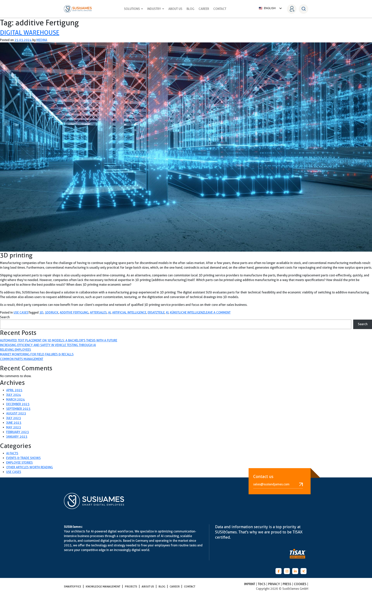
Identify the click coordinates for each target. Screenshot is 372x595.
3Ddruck (51, 312)
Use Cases (21, 312)
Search (5, 317)
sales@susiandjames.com (271, 484)
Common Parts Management (21, 359)
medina (41, 40)
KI (167, 312)
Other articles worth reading (29, 467)
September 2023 (18, 409)
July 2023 (13, 418)
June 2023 (13, 423)
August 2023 (16, 413)
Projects (131, 586)
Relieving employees (15, 350)
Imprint (250, 584)
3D (41, 312)
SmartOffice (73, 586)
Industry (154, 9)
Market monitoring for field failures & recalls (37, 354)
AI (109, 312)
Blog (190, 9)
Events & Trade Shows (23, 458)
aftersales (98, 312)
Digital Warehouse (29, 32)
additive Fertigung (74, 312)
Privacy (274, 584)
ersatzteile (156, 312)
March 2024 (15, 399)
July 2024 (13, 395)
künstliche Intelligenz (187, 312)
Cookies (300, 584)
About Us (175, 9)
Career (204, 9)
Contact (219, 9)
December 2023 (17, 404)
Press (287, 584)
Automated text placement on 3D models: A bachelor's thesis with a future (58, 340)
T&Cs (262, 584)
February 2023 (17, 432)
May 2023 (13, 427)
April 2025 (14, 390)
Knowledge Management (103, 586)
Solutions (132, 9)
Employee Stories (19, 462)
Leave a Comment (217, 312)
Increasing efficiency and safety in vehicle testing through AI (48, 345)
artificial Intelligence (129, 312)
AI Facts (12, 453)
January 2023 (16, 437)
